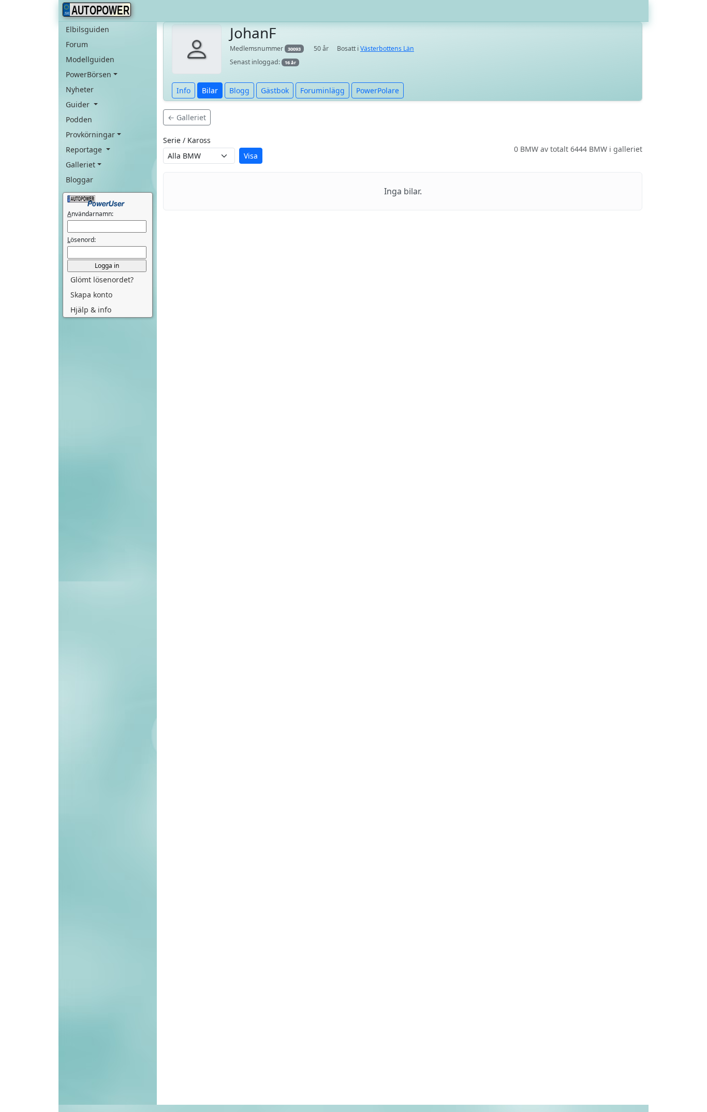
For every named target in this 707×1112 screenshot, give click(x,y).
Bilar (210, 90)
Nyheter (80, 89)
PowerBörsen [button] (88, 74)
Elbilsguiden (87, 29)
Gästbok (275, 90)
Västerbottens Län (387, 48)
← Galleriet (187, 117)
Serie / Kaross (187, 140)
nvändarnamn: (90, 213)
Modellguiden (90, 59)
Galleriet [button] (80, 164)
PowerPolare (377, 90)
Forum (77, 44)
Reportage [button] (85, 149)
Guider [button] (79, 104)
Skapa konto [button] (91, 295)
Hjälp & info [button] (90, 310)
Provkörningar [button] (90, 134)
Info (183, 90)
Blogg (239, 90)
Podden (79, 119)
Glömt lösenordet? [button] (102, 279)
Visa (251, 156)
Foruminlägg (322, 90)
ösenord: (81, 239)
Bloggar (79, 179)
